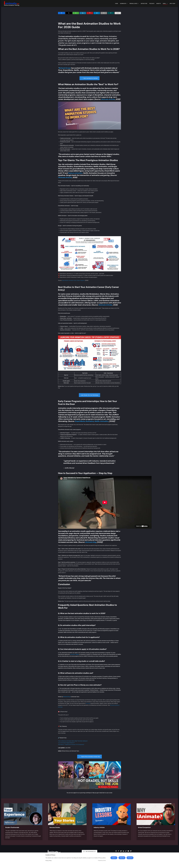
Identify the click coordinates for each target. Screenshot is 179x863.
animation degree (74, 654)
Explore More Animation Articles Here (90, 756)
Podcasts (151, 3)
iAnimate (88, 703)
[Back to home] (11, 3)
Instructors (144, 3)
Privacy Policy (49, 860)
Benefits (158, 3)
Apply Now (172, 3)
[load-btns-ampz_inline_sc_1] (118, 13)
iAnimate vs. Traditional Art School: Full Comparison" (71, 744)
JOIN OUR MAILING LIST (90, 851)
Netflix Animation (101, 421)
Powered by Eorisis (102, 860)
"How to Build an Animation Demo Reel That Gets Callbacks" (73, 741)
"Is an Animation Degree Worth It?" (66, 742)
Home (116, 3)
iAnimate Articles (108, 99)
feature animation (75, 173)
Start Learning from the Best (90, 78)
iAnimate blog (90, 542)
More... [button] (164, 3)
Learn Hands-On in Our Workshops (89, 395)
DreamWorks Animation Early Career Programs (73, 280)
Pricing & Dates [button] (133, 3)
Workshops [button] (123, 3)
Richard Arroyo (65, 68)
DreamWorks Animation (84, 421)
